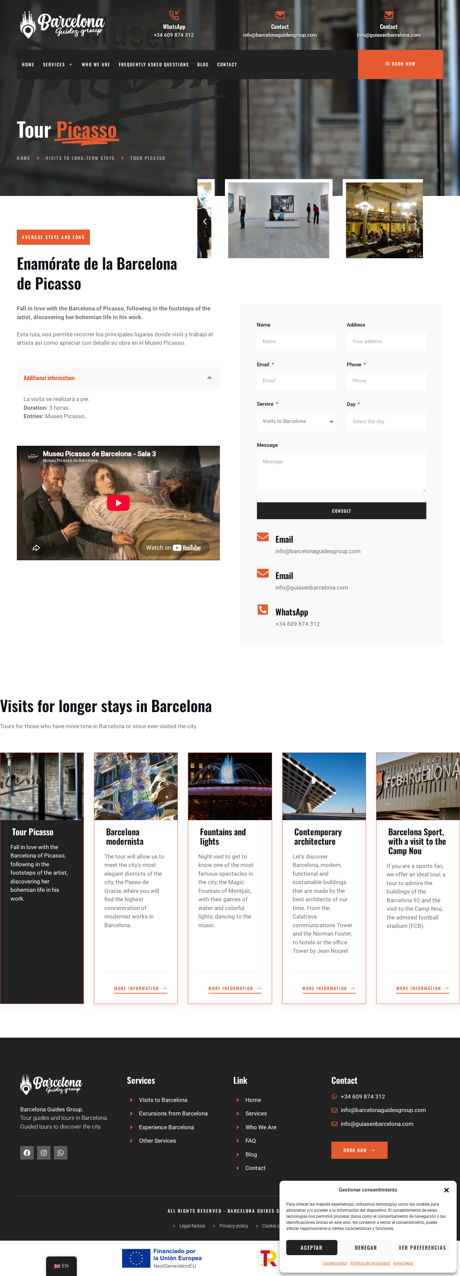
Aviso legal (403, 1263)
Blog (203, 64)
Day (352, 404)
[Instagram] (44, 1153)
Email (264, 365)
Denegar (366, 1247)
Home (28, 64)
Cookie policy (335, 1263)
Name (263, 325)
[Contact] (280, 15)
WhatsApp (174, 26)
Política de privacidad (370, 1263)
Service (266, 404)
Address (356, 325)
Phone (355, 365)
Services (54, 64)
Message (267, 445)
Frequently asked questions (154, 64)
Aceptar (312, 1247)
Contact (280, 26)
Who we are (96, 64)
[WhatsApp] (174, 15)
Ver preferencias (422, 1247)
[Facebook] (27, 1153)
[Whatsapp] (60, 1153)
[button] (446, 1190)
